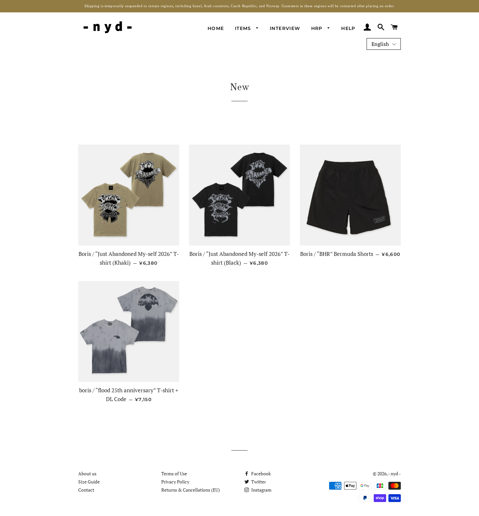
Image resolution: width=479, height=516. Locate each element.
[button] (384, 44)
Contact (86, 490)
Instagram (260, 490)
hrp (318, 28)
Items (244, 28)
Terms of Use (174, 473)
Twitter (258, 482)
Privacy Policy (175, 482)
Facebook (260, 473)
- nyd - (394, 473)
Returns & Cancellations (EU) (190, 490)
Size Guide (89, 482)
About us (87, 473)
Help (348, 28)
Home (216, 28)
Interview (285, 28)
